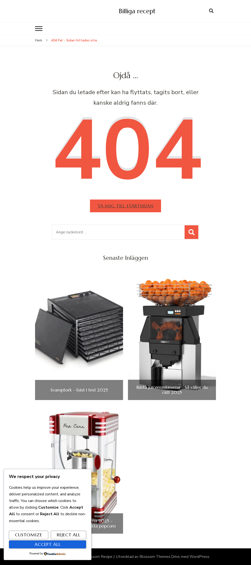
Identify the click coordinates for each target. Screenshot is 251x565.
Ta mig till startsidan (125, 206)
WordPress (199, 556)
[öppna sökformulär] (211, 11)
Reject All (68, 535)
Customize (28, 535)
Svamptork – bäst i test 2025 (79, 390)
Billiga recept (137, 11)
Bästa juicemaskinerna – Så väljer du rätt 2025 (172, 390)
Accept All (48, 544)
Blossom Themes (154, 556)
